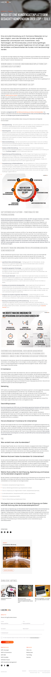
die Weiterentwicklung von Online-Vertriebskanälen (30, 112)
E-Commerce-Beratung (9, 544)
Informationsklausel (34, 637)
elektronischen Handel (11, 95)
